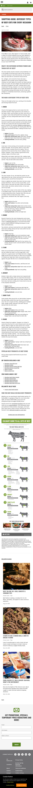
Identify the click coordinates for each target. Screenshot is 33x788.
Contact (9, 773)
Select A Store (9, 5)
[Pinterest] (29, 754)
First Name (4, 730)
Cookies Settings (19, 773)
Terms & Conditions (20, 768)
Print (7, 26)
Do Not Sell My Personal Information (19, 764)
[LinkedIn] (26, 754)
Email (3, 725)
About (8, 768)
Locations (9, 764)
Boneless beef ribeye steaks (12, 377)
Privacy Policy (19, 760)
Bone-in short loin (9, 371)
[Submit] (3, 10)
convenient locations (17, 403)
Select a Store (5, 735)
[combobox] (16, 10)
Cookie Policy (18, 770)
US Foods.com (9, 759)
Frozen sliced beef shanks (11, 389)
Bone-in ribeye (8, 369)
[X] (22, 754)
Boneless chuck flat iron (11, 363)
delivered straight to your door (18, 410)
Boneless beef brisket (10, 378)
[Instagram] (15, 754)
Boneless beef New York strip (12, 383)
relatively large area (11, 221)
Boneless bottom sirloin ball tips (13, 366)
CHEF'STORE (16, 2)
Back (3, 26)
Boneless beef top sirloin (11, 381)
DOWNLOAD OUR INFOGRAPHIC (16, 414)
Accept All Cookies (21, 785)
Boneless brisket (9, 365)
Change (3, 5)
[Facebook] (19, 754)
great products (13, 405)
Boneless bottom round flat (12, 368)
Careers (9, 770)
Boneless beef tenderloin (11, 380)
